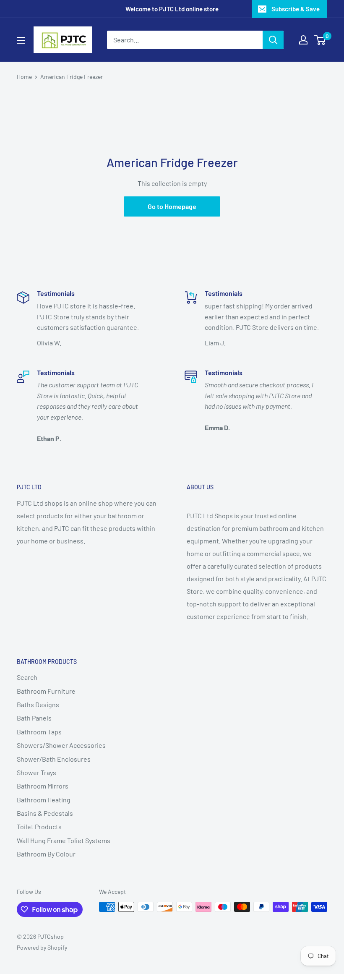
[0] (320, 40)
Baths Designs (38, 704)
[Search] (273, 40)
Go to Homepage (172, 206)
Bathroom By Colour (46, 854)
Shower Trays (36, 772)
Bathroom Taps (39, 732)
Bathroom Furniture (46, 691)
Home (24, 76)
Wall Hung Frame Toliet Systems (63, 840)
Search (27, 677)
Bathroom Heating (43, 800)
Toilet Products (39, 826)
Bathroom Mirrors (42, 786)
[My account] (303, 39)
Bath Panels (34, 718)
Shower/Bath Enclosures (54, 759)
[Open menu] (21, 40)
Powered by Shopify (42, 947)
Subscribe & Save (295, 9)
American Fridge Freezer (71, 76)
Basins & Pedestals (45, 813)
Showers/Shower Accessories (61, 745)
